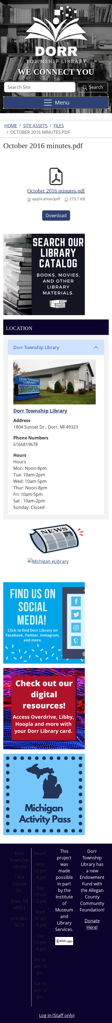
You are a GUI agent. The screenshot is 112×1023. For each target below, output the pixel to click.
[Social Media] (44, 622)
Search (96, 87)
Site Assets (35, 126)
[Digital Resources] (44, 708)
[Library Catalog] (44, 274)
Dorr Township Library (36, 347)
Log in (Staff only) (56, 1015)
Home (10, 126)
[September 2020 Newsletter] (56, 539)
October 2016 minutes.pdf (56, 191)
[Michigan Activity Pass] (44, 794)
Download (56, 215)
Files (59, 126)
